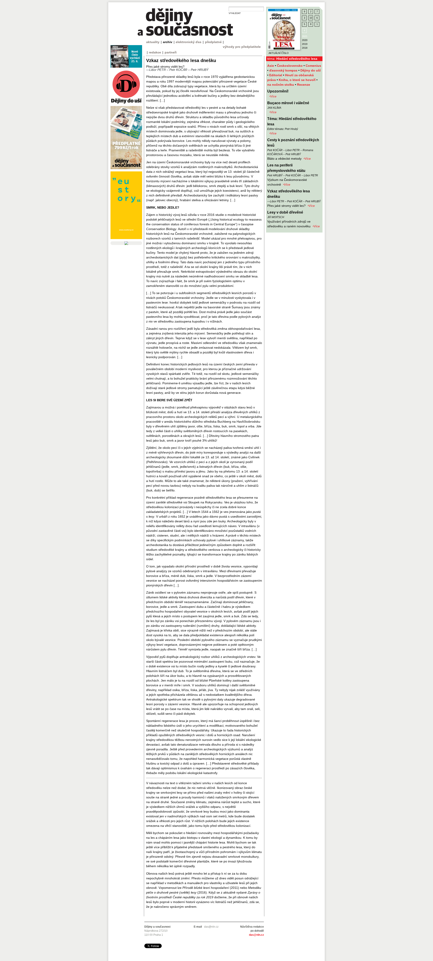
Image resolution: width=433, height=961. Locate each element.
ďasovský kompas (283, 70)
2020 (304, 40)
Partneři (171, 52)
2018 (304, 47)
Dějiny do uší (310, 70)
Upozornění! (277, 91)
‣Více (272, 96)
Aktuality (152, 42)
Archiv (167, 42)
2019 (304, 44)
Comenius (313, 65)
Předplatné (213, 42)
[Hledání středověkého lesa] (284, 29)
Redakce (155, 52)
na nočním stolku (281, 84)
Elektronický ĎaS (188, 42)
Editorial (276, 75)
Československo (290, 65)
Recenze (303, 84)
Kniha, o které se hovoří (297, 80)
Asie (271, 65)
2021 (304, 36)
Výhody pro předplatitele (242, 46)
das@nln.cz (256, 934)
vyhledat (235, 13)
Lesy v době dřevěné (285, 212)
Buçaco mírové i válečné (288, 103)
